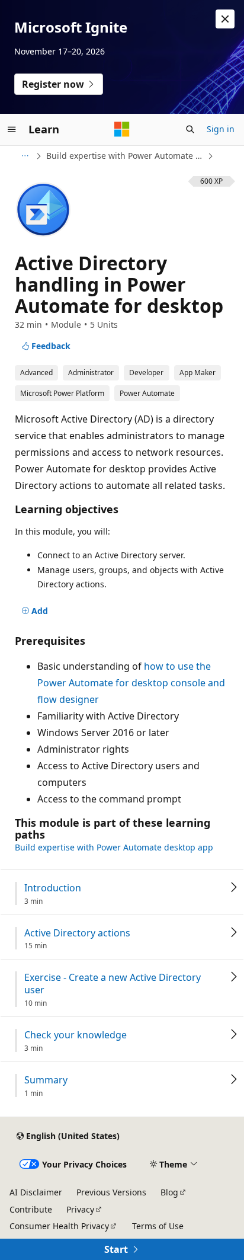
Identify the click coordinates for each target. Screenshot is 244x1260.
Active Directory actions (77, 933)
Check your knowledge (75, 1035)
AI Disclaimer (35, 1192)
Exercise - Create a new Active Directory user (112, 983)
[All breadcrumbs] (24, 155)
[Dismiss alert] (225, 18)
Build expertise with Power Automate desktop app (125, 155)
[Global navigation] (12, 129)
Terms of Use (158, 1226)
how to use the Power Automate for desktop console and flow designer (131, 683)
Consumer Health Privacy (59, 1226)
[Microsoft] (122, 129)
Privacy (80, 1209)
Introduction (52, 888)
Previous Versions (111, 1192)
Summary (46, 1080)
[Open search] (190, 129)
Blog (169, 1192)
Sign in (221, 129)
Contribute (30, 1209)
